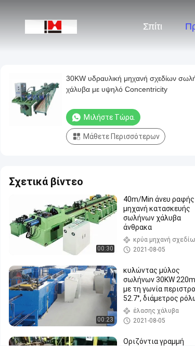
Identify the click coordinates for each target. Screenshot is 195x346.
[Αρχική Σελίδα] (51, 26)
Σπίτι (152, 26)
